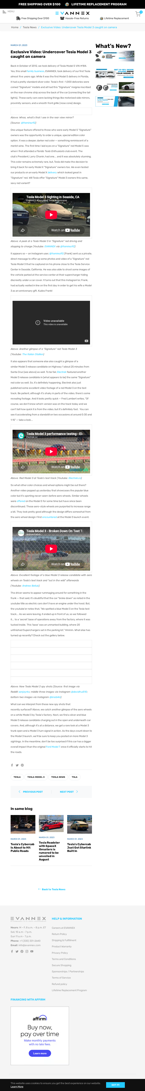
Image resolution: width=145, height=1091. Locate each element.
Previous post (33, 791)
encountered (49, 517)
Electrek (61, 372)
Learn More (17, 1086)
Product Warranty (62, 946)
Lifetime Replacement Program (69, 990)
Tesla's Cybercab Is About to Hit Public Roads (22, 848)
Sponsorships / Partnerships (68, 971)
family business (35, 71)
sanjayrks (24, 691)
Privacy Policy (60, 952)
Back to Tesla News (53, 889)
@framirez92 (28, 122)
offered (21, 501)
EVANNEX (50, 246)
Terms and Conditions (64, 959)
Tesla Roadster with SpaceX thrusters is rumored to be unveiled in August (49, 851)
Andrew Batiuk (30, 585)
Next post (67, 791)
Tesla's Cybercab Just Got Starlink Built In (79, 848)
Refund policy (59, 984)
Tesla (17, 777)
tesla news (58, 777)
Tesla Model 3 (36, 777)
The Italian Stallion (32, 354)
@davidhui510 (79, 691)
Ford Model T (53, 746)
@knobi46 (55, 697)
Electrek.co (75, 478)
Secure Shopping (61, 965)
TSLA (74, 777)
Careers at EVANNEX (63, 927)
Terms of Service (61, 977)
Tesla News (30, 27)
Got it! (115, 1085)
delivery (52, 172)
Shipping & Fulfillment (64, 940)
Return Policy (59, 934)
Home (14, 27)
